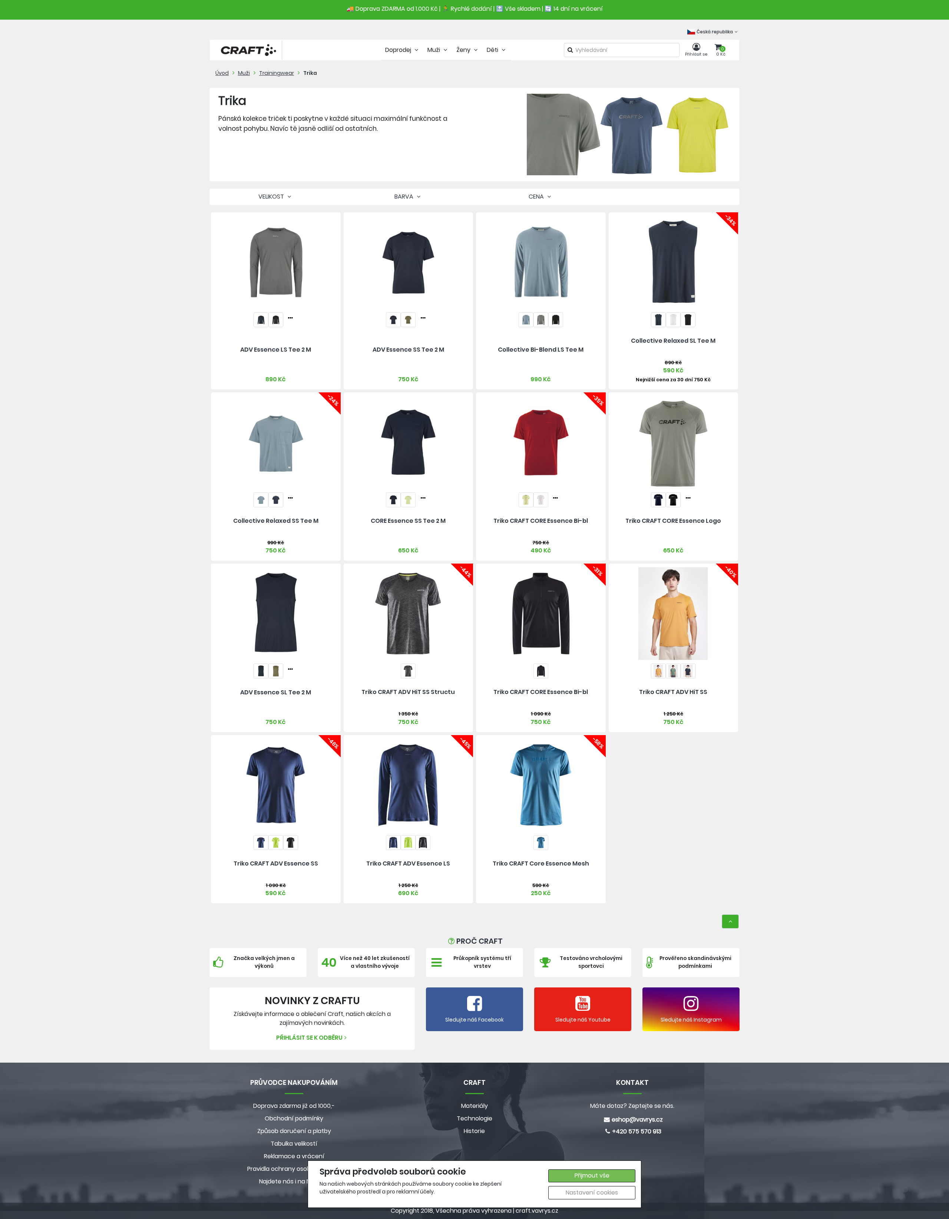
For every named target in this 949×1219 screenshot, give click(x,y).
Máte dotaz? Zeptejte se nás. (632, 1106)
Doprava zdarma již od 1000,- (294, 1106)
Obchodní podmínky (294, 1118)
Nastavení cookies (592, 1192)
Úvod (222, 73)
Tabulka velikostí (294, 1143)
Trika (310, 73)
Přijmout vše (592, 1175)
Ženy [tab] (464, 50)
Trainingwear (276, 73)
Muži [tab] (434, 50)
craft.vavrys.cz (537, 1210)
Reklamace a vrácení (294, 1156)
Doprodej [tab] (399, 50)
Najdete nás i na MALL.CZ (294, 1181)
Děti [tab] (493, 50)
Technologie (474, 1118)
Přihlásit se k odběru (309, 1037)
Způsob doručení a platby (294, 1131)
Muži (244, 73)
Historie (474, 1131)
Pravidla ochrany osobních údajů (294, 1169)
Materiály (474, 1106)
